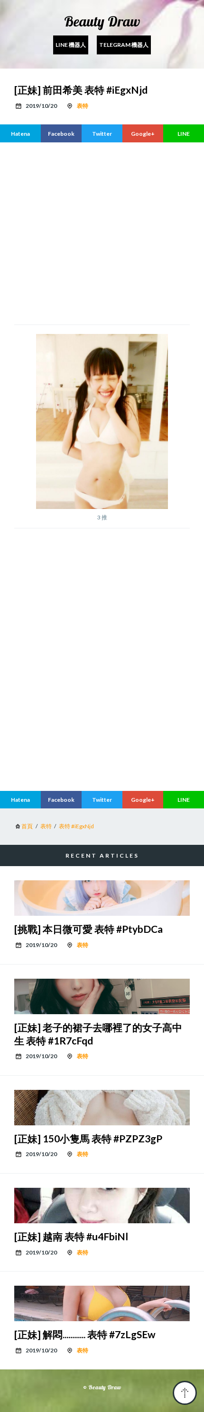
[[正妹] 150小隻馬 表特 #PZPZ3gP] (102, 1107)
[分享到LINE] (183, 133)
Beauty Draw (102, 21)
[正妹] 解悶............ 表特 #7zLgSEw (85, 1334)
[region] (102, 704)
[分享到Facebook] (61, 133)
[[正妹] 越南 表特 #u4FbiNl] (102, 1205)
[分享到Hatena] (20, 133)
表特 (82, 105)
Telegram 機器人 (123, 44)
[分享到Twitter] (102, 133)
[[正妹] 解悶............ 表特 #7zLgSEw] (102, 1303)
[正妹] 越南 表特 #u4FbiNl (71, 1236)
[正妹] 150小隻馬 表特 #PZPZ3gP (88, 1138)
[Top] (185, 1393)
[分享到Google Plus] (142, 133)
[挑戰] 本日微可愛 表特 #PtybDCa (88, 929)
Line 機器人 (71, 44)
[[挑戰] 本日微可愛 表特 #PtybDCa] (102, 898)
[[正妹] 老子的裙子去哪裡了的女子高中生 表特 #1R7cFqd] (102, 996)
